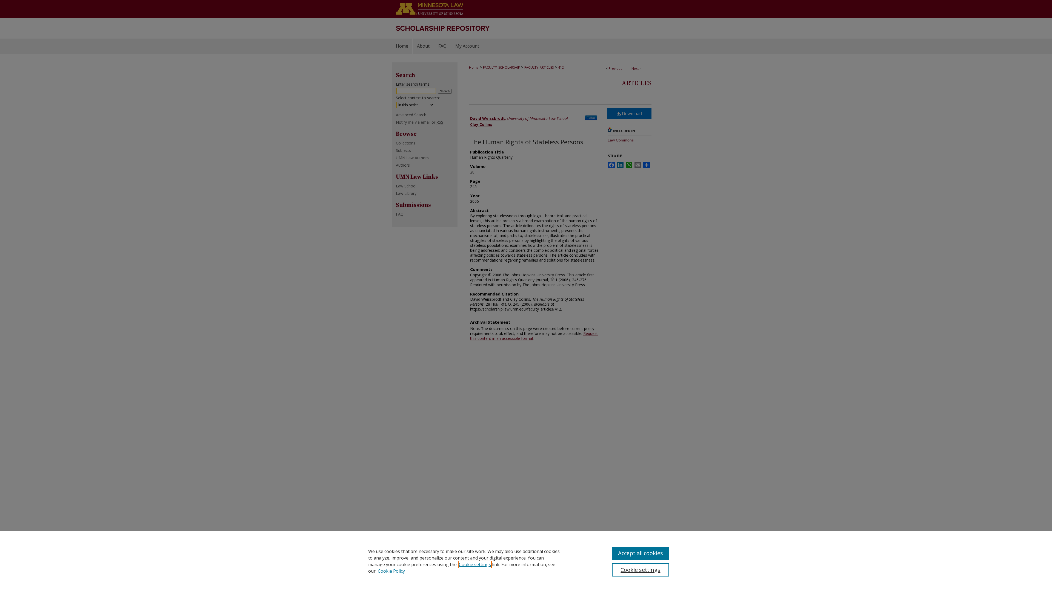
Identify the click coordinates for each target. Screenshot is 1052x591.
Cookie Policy (391, 571)
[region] (526, 561)
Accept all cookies (640, 553)
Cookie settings (475, 564)
